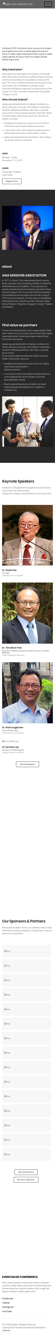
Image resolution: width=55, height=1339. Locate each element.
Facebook (7, 1298)
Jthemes (6, 1330)
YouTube (7, 1311)
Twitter (6, 1302)
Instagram (8, 1307)
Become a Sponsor (26, 1179)
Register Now (12, 181)
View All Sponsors (26, 1172)
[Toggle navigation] (48, 4)
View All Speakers (27, 764)
